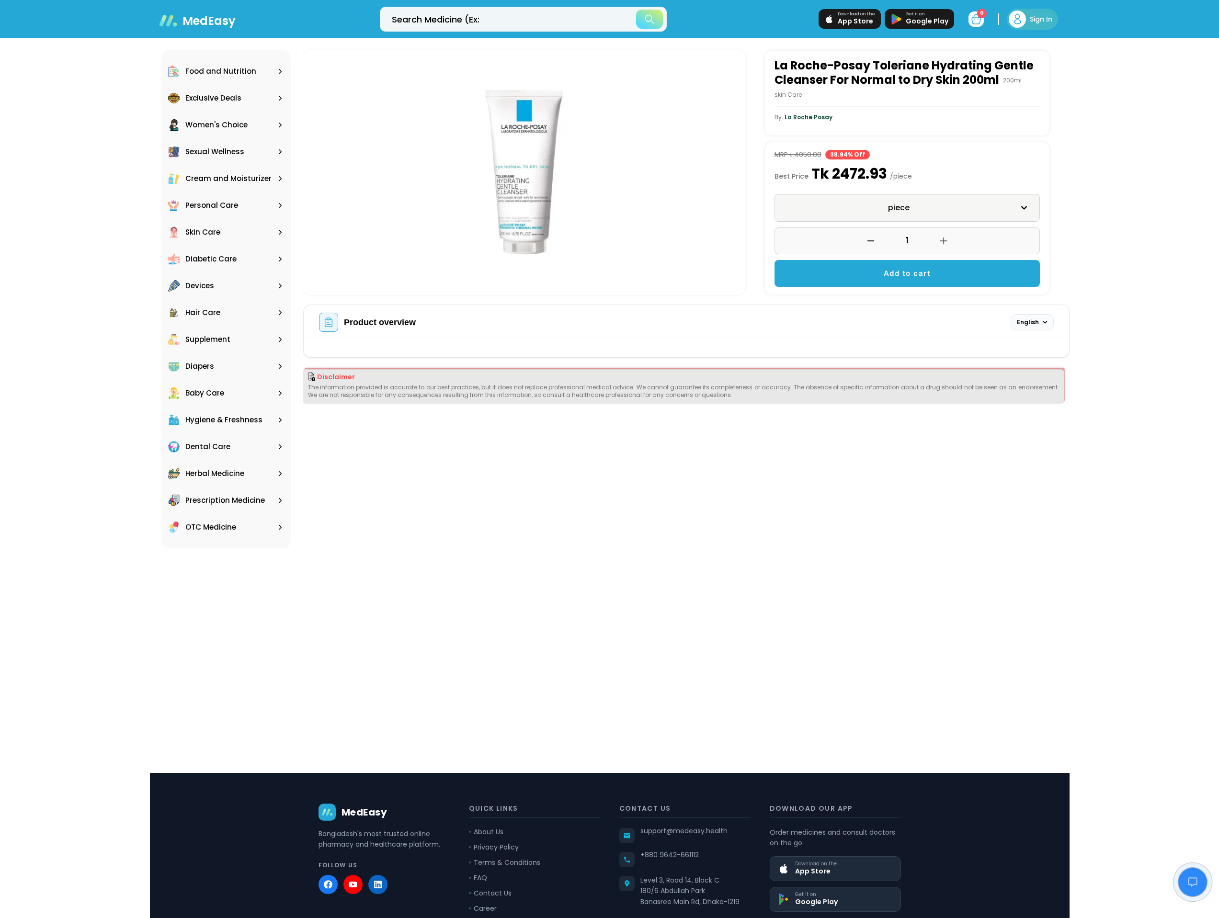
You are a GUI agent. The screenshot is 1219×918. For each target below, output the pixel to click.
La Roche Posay (808, 117)
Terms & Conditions (507, 862)
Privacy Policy (496, 847)
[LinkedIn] (377, 884)
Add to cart (907, 273)
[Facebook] (328, 884)
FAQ (480, 878)
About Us (488, 832)
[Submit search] (649, 19)
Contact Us (493, 893)
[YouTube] (353, 884)
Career (485, 908)
